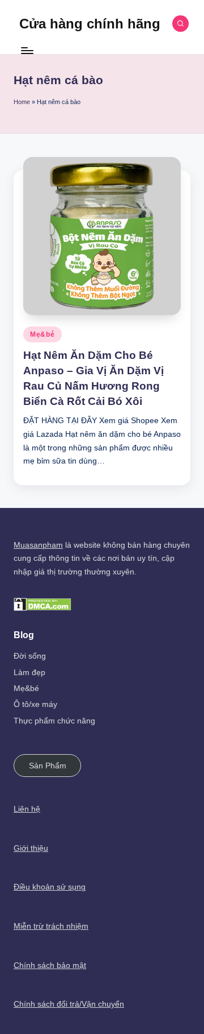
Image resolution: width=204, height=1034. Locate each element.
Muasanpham (38, 545)
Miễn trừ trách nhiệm (51, 926)
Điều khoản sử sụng (50, 887)
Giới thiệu (31, 848)
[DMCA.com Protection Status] (42, 603)
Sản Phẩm (47, 766)
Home (22, 101)
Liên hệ (27, 809)
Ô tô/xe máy (35, 704)
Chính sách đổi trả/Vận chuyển (69, 1004)
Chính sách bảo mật (50, 965)
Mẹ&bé (42, 334)
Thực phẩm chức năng (54, 721)
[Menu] (26, 51)
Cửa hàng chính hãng (89, 23)
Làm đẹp (29, 672)
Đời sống (30, 656)
